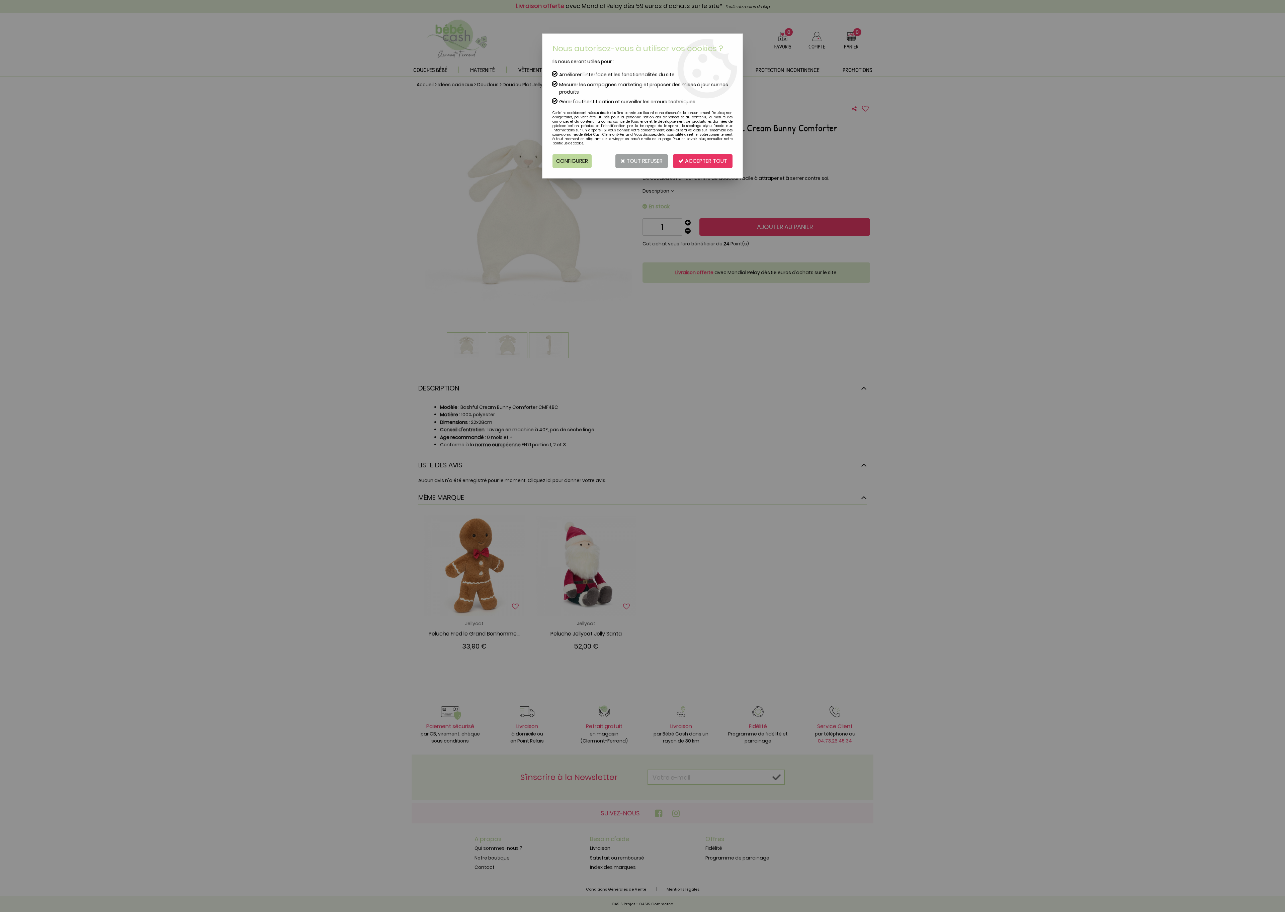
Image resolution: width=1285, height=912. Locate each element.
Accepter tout (705, 161)
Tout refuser (644, 161)
